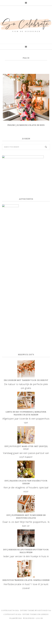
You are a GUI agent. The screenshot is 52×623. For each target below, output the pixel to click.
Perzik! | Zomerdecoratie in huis (26, 125)
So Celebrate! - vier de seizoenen (26, 25)
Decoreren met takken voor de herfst (26, 380)
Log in (39, 618)
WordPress (29, 618)
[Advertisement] (26, 322)
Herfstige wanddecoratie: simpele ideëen (26, 580)
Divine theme (27, 610)
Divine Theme (29, 614)
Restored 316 (44, 610)
